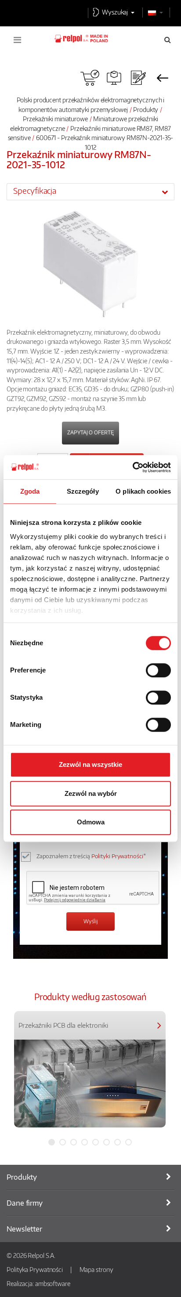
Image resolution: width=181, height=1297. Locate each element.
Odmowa (91, 822)
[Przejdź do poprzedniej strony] (162, 78)
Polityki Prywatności (117, 856)
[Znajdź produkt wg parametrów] (114, 78)
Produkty (145, 109)
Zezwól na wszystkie (90, 764)
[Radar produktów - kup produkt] (90, 78)
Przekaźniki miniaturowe (55, 119)
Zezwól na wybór (91, 793)
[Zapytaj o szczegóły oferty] (138, 78)
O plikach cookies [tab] (143, 491)
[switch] (158, 670)
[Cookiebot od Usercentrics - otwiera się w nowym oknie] (132, 467)
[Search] (167, 39)
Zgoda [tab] (30, 491)
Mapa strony (96, 1269)
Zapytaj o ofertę (90, 432)
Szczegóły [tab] (83, 491)
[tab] (90, 191)
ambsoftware (52, 1283)
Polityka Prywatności (35, 1269)
